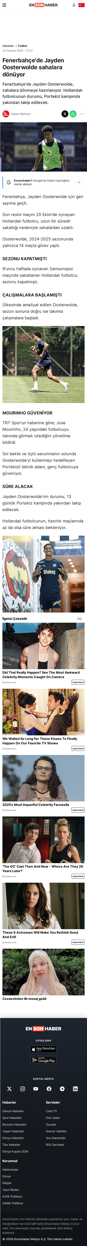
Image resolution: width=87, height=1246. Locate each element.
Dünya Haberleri (13, 1138)
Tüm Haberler (11, 1144)
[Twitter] (9, 1088)
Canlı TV (51, 1111)
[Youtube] (35, 1088)
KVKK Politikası (12, 1196)
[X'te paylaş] (65, 113)
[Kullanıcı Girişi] (73, 5)
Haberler (8, 45)
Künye (6, 1176)
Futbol (22, 45)
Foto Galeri (53, 1117)
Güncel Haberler (13, 1111)
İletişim (7, 1183)
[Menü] (4, 5)
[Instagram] (22, 1088)
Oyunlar (51, 1124)
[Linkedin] (75, 1088)
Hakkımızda (10, 1169)
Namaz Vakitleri (56, 1131)
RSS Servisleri (55, 1144)
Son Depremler (56, 1138)
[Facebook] (49, 1088)
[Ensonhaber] (43, 5)
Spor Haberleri (11, 1117)
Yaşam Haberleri (13, 1131)
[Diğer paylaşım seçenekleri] (81, 113)
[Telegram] (62, 1088)
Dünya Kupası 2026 (15, 1151)
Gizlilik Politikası (12, 1203)
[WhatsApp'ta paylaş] (73, 113)
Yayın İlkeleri (10, 1189)
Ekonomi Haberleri (14, 1124)
